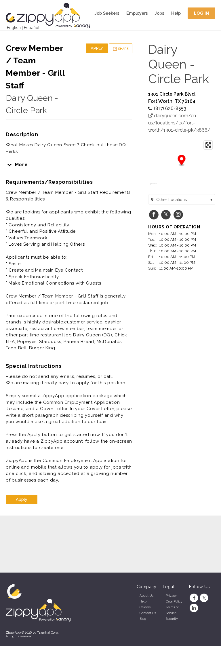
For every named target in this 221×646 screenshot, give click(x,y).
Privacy (171, 596)
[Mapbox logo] (153, 186)
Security (172, 619)
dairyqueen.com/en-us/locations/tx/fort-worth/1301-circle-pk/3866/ (179, 123)
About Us (146, 596)
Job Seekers (107, 13)
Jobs (159, 13)
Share (123, 49)
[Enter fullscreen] (208, 145)
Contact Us (148, 613)
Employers (137, 13)
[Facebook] (194, 598)
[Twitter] (204, 598)
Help (176, 13)
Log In (201, 13)
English (14, 27)
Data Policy (174, 601)
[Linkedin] (194, 608)
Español (31, 27)
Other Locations (171, 199)
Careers (145, 607)
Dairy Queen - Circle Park (178, 64)
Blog (143, 619)
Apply (97, 48)
